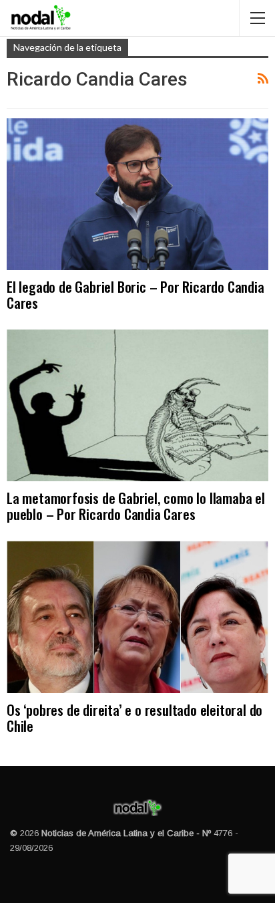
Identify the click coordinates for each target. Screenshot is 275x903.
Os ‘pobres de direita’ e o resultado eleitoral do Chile (134, 717)
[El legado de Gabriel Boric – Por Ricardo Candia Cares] (137, 194)
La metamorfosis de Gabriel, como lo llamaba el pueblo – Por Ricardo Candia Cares (136, 505)
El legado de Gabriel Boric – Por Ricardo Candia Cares (135, 294)
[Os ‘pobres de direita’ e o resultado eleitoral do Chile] (137, 616)
